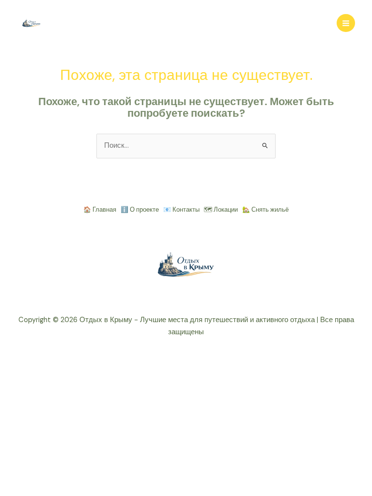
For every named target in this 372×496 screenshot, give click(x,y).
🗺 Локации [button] (221, 209)
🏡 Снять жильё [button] (265, 209)
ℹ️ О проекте (140, 209)
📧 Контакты (181, 209)
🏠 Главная (99, 209)
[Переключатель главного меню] (346, 23)
